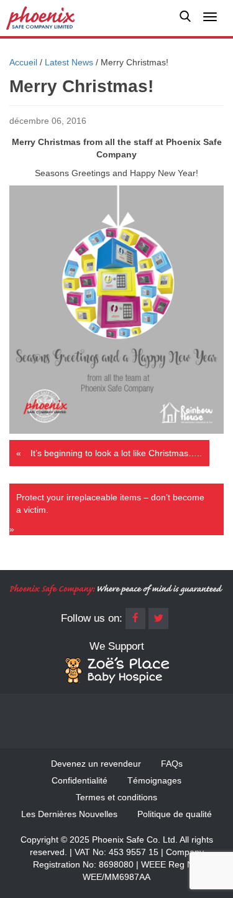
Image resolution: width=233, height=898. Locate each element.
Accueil (23, 62)
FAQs (172, 764)
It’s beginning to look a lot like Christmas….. (116, 453)
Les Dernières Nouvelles (69, 814)
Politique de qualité (174, 814)
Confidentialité (79, 780)
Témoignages (154, 780)
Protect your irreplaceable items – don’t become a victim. (110, 503)
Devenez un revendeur (96, 764)
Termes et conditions (116, 797)
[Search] (185, 18)
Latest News (69, 62)
